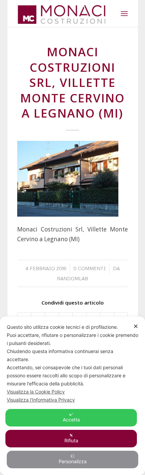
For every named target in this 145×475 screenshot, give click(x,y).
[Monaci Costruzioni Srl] (61, 13)
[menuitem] (124, 13)
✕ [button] (135, 326)
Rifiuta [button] (71, 440)
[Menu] (124, 13)
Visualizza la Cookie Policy (36, 391)
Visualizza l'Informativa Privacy (41, 400)
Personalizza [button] (73, 461)
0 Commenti (90, 268)
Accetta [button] (71, 419)
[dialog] (72, 395)
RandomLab (72, 278)
